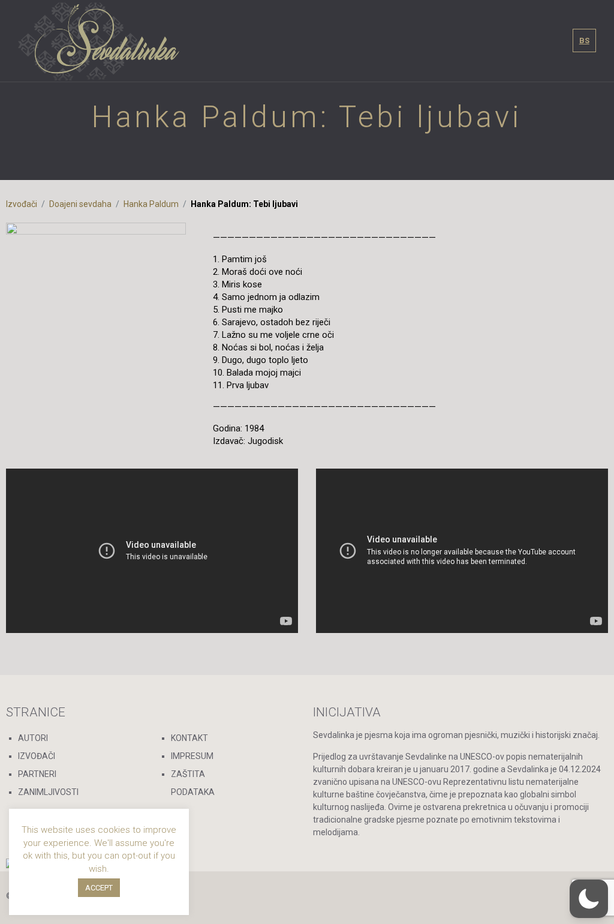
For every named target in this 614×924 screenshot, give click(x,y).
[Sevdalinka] (98, 41)
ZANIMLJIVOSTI (48, 792)
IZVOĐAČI (36, 756)
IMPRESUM (192, 756)
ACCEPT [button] (99, 887)
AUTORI (33, 738)
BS (584, 40)
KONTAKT (189, 738)
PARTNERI (37, 774)
